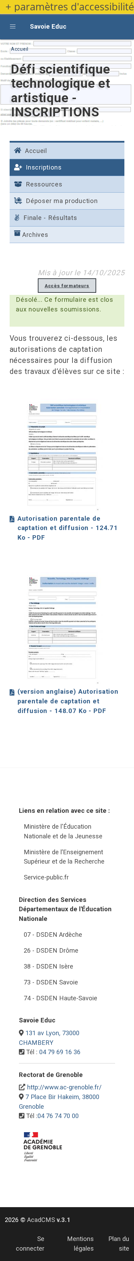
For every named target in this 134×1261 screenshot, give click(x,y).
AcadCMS (48, 1219)
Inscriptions (43, 167)
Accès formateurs (67, 285)
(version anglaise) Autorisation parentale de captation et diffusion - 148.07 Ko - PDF (68, 701)
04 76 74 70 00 (58, 1115)
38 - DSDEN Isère (48, 966)
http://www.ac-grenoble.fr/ (64, 1087)
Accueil (20, 49)
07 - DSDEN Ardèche (53, 934)
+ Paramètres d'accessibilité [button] (69, 7)
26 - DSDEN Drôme (51, 950)
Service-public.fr (46, 877)
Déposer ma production (61, 200)
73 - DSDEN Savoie (51, 982)
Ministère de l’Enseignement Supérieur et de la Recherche (64, 856)
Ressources (43, 184)
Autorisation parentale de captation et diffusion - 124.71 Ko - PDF (68, 528)
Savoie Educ (48, 26)
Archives (35, 234)
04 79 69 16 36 (59, 1052)
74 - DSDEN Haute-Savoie (60, 998)
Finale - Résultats (49, 217)
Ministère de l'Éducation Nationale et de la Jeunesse (63, 831)
